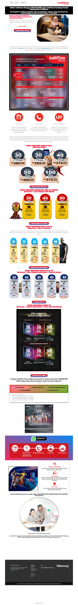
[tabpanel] (39, 397)
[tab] (20, 387)
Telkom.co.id (33, 574)
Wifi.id (32, 576)
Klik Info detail (22, 26)
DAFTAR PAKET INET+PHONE (39, 223)
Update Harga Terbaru (22, 30)
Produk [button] (16, 2)
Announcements (34, 569)
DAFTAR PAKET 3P (39, 302)
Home (11, 2)
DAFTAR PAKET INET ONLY (39, 186)
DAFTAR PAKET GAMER (39, 375)
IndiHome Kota (45, 48)
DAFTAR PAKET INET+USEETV (40, 267)
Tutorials (32, 570)
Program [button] (23, 2)
